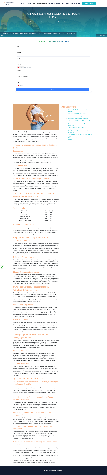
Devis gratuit (89, 3)
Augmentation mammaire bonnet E (78, 118)
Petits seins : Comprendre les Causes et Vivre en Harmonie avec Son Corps (80, 116)
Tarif (62, 3)
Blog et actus (32, 21)
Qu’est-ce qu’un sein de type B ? (77, 113)
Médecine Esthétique (54, 3)
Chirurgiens (28, 3)
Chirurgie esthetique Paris (45, 21)
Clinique (67, 3)
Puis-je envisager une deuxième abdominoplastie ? (77, 128)
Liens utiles (73, 3)
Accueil (22, 3)
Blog (79, 3)
